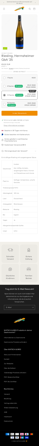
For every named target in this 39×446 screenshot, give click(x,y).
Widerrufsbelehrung (11, 408)
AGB (5, 412)
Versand (11, 68)
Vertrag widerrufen (10, 403)
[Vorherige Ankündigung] (4, 2)
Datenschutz (8, 421)
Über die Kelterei (10, 368)
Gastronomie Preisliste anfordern (15, 342)
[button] (4, 9)
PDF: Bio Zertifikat (10, 381)
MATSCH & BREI (21, 441)
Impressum (8, 417)
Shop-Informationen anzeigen (14, 125)
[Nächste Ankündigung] (35, 2)
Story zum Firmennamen (12, 355)
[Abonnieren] (32, 307)
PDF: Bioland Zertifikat (11, 377)
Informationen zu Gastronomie (14, 338)
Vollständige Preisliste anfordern (15, 373)
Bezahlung (7, 399)
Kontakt (6, 359)
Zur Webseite (8, 363)
